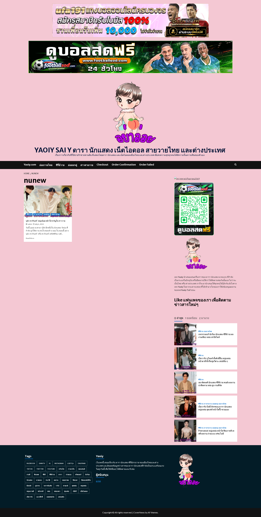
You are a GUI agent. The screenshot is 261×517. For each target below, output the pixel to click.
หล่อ (48, 491)
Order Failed (146, 164)
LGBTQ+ (70, 463)
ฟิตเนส (75, 480)
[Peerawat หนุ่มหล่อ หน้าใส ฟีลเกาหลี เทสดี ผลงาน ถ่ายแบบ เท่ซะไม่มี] (185, 430)
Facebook (31, 463)
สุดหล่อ (74, 486)
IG (50, 463)
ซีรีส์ (44, 474)
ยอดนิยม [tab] (191, 318)
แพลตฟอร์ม (50, 497)
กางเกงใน (71, 469)
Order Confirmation (124, 164)
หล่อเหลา (57, 491)
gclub (98, 481)
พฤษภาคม (65, 480)
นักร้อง (87, 474)
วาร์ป (57, 486)
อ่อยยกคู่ (72, 165)
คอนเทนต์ (81, 469)
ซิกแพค (36, 474)
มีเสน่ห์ (29, 486)
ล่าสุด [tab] (179, 318)
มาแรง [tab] (205, 318)
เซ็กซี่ (74, 491)
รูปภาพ (37, 486)
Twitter (40, 469)
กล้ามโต (61, 469)
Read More (30, 238)
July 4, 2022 (39, 224)
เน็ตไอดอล (84, 491)
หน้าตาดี (40, 491)
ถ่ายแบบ (68, 474)
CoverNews (139, 512)
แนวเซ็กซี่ (39, 497)
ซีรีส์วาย (52, 474)
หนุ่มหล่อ (83, 486)
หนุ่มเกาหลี (30, 491)
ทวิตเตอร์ (78, 474)
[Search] (235, 164)
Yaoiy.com (30, 164)
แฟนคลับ (61, 497)
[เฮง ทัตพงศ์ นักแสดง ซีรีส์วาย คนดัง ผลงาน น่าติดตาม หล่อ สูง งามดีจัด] (185, 382)
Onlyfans (82, 463)
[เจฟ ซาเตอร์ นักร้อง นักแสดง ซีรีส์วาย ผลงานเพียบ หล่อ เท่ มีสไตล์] (185, 334)
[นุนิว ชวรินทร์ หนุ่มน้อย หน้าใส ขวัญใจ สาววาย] (48, 201)
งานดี (28, 474)
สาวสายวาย (86, 165)
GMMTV (42, 463)
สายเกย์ (65, 486)
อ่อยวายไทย (45, 165)
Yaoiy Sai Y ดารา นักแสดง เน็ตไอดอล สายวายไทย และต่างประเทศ (130, 150)
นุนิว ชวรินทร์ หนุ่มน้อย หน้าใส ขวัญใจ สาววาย (45, 221)
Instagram (59, 463)
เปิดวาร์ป (29, 497)
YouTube (51, 469)
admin (30, 224)
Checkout (102, 164)
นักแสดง (29, 480)
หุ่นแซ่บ (66, 491)
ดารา (60, 474)
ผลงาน (56, 480)
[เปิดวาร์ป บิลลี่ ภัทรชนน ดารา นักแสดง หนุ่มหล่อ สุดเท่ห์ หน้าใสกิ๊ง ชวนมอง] (185, 406)
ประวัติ (48, 480)
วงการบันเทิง (48, 486)
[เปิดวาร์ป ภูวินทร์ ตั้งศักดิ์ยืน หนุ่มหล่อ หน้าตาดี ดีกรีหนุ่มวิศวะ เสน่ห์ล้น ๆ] (185, 358)
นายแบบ (39, 480)
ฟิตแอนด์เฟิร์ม (86, 480)
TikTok (29, 469)
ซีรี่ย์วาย (60, 165)
